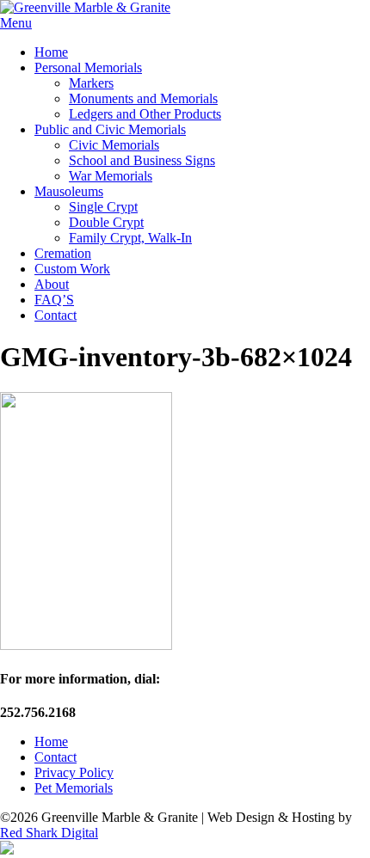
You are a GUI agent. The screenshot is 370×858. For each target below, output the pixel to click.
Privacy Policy (74, 772)
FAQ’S (54, 299)
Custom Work (72, 268)
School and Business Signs (142, 160)
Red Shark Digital (49, 832)
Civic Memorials (114, 145)
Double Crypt (106, 222)
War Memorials (110, 176)
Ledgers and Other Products (145, 114)
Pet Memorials (73, 788)
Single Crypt (103, 206)
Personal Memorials (88, 67)
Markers (91, 83)
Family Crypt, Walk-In (130, 237)
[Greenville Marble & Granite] (85, 7)
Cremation (62, 253)
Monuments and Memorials (143, 98)
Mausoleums (68, 191)
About (51, 284)
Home (51, 52)
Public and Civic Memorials (110, 129)
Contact (55, 315)
